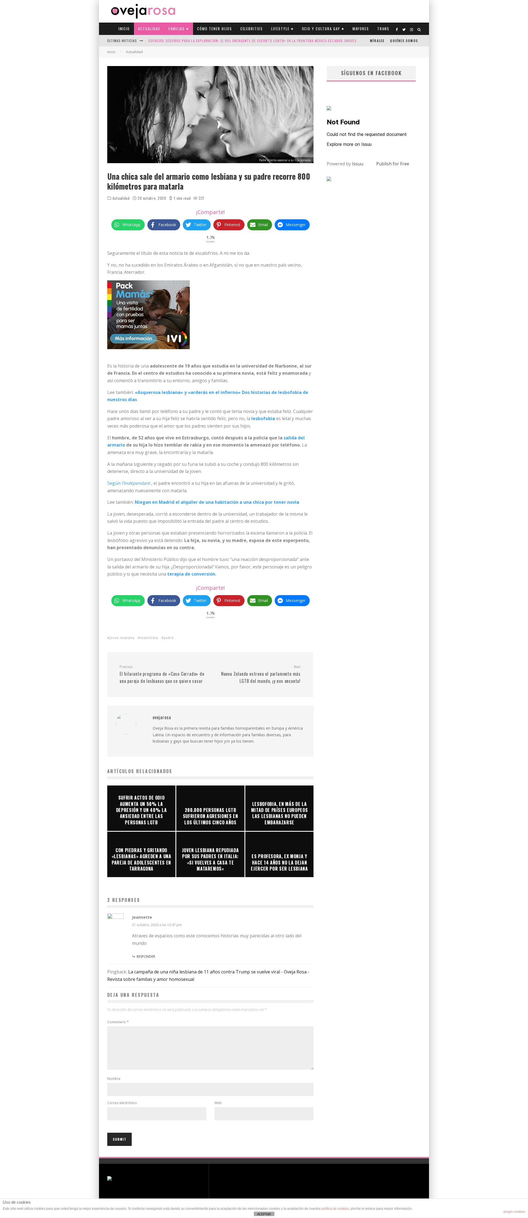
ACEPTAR (264, 1214)
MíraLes (377, 40)
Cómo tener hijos (214, 28)
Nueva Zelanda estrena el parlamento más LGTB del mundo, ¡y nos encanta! (261, 674)
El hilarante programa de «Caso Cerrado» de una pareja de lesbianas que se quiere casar (162, 674)
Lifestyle (280, 28)
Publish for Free (392, 164)
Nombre (113, 1078)
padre (169, 638)
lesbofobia (149, 638)
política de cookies (335, 1209)
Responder (146, 956)
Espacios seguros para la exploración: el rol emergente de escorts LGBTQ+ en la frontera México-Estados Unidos (252, 40)
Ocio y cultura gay (321, 28)
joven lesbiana (121, 638)
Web (218, 1103)
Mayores (361, 28)
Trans (383, 28)
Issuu (357, 164)
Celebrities (251, 28)
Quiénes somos (404, 40)
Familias (177, 28)
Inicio (124, 28)
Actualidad (149, 28)
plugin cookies (514, 1212)
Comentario (118, 1022)
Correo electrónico (122, 1103)
